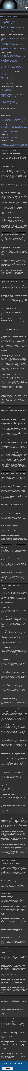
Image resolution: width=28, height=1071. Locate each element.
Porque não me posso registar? (7, 23)
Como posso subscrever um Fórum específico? (10, 130)
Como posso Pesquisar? (5, 116)
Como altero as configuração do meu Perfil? (9, 37)
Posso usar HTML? (4, 74)
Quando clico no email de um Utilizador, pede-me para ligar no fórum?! (13, 49)
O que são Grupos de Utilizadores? (7, 90)
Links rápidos (1, 10)
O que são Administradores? (6, 88)
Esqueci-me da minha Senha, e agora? (8, 28)
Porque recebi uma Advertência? (7, 63)
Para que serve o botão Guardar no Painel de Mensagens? (12, 66)
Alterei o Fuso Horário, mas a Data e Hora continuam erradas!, (13, 42)
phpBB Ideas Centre (17, 1035)
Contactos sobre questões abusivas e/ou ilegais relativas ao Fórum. (14, 144)
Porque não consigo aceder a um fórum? (9, 61)
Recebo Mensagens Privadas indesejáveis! (9, 102)
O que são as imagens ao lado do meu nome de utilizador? (12, 44)
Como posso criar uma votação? (7, 57)
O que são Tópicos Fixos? (6, 80)
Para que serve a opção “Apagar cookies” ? (9, 31)
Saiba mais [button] (17, 1065)
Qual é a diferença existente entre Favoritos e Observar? (12, 126)
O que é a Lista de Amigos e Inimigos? (8, 109)
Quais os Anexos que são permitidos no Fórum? (10, 135)
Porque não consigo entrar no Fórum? (8, 26)
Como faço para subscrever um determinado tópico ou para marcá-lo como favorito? (14, 128)
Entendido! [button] (7, 1068)
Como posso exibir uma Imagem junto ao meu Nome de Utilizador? (14, 45)
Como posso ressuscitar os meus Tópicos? (9, 68)
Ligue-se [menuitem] (25, 10)
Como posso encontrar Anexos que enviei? (9, 137)
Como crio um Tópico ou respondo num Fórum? (10, 54)
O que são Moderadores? (6, 89)
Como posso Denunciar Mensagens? (8, 65)
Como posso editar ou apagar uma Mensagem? (10, 55)
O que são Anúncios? (5, 79)
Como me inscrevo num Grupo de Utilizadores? (10, 91)
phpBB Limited (5, 1024)
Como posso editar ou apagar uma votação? (9, 60)
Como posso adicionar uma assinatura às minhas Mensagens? (13, 56)
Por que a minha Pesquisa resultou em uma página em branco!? (13, 119)
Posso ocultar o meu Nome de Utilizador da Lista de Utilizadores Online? (13, 39)
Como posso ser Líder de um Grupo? (8, 92)
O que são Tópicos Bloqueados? (7, 82)
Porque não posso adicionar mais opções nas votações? (12, 59)
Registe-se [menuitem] (27, 10)
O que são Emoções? (5, 75)
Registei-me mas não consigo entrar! (8, 24)
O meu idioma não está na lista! (7, 43)
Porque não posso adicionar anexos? (8, 62)
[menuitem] (26, 14)
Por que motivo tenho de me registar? (8, 21)
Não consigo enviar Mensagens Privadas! (9, 101)
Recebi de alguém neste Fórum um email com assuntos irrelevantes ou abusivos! (12, 104)
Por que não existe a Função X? (7, 143)
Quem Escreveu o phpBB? (6, 141)
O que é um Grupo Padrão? (6, 95)
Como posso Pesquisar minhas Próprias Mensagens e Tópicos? (13, 121)
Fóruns (3, 10)
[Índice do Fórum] (14, 4)
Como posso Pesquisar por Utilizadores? (9, 120)
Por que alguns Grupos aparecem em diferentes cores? (11, 94)
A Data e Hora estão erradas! (6, 40)
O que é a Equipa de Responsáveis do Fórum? (10, 96)
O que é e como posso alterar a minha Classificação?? (11, 46)
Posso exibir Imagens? (5, 77)
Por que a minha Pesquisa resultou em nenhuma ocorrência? (13, 118)
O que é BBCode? (4, 73)
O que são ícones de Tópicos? (7, 83)
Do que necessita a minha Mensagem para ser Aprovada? (12, 67)
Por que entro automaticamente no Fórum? (9, 29)
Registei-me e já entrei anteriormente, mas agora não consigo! (13, 27)
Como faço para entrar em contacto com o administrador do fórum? (14, 145)
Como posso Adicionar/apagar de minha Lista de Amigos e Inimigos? (12, 111)
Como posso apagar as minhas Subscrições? (9, 131)
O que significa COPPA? (5, 22)
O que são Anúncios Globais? (6, 78)
